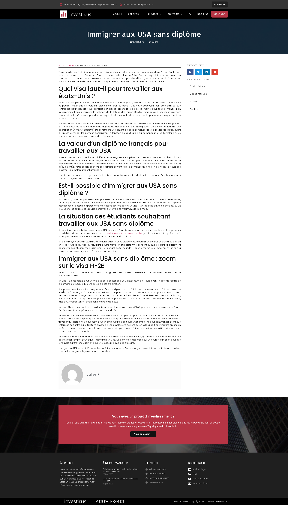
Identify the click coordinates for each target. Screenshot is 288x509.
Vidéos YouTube (198, 93)
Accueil (117, 14)
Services (153, 14)
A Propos (133, 14)
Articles (193, 101)
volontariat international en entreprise (121, 233)
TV (190, 14)
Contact (219, 14)
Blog (71, 65)
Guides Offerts (197, 86)
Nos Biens (202, 14)
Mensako (222, 501)
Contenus (173, 14)
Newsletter (219, 4)
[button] (190, 72)
